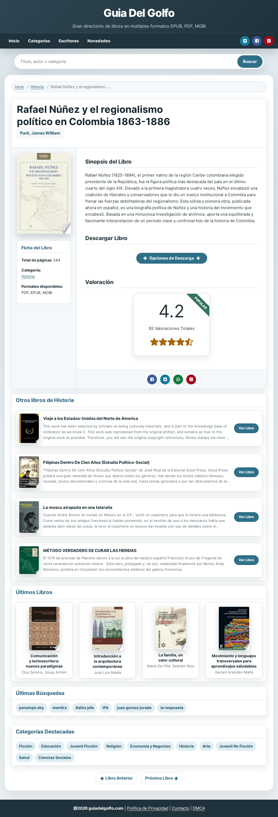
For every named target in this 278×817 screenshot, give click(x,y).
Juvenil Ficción (84, 746)
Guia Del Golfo (139, 13)
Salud (24, 757)
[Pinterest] (269, 41)
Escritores (69, 40)
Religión (114, 746)
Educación (51, 746)
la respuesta (171, 707)
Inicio (14, 40)
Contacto (180, 808)
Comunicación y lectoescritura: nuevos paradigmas (44, 660)
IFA (105, 707)
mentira (59, 707)
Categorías (39, 40)
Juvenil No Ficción (236, 746)
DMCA (199, 808)
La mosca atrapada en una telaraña (77, 507)
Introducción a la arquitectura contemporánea (107, 661)
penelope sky (31, 707)
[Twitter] (245, 41)
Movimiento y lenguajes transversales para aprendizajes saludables (234, 660)
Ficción (26, 746)
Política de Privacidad (147, 808)
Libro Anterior (119, 778)
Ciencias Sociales (54, 757)
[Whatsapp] (178, 379)
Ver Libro (246, 428)
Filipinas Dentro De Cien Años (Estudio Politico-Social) (96, 462)
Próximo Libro (159, 778)
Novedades (98, 40)
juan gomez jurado (134, 707)
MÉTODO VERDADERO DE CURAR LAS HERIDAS (90, 550)
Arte (206, 746)
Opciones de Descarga (171, 258)
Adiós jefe (84, 707)
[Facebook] (257, 41)
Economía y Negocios (150, 746)
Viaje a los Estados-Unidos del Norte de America (90, 418)
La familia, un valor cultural (170, 657)
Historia (37, 86)
